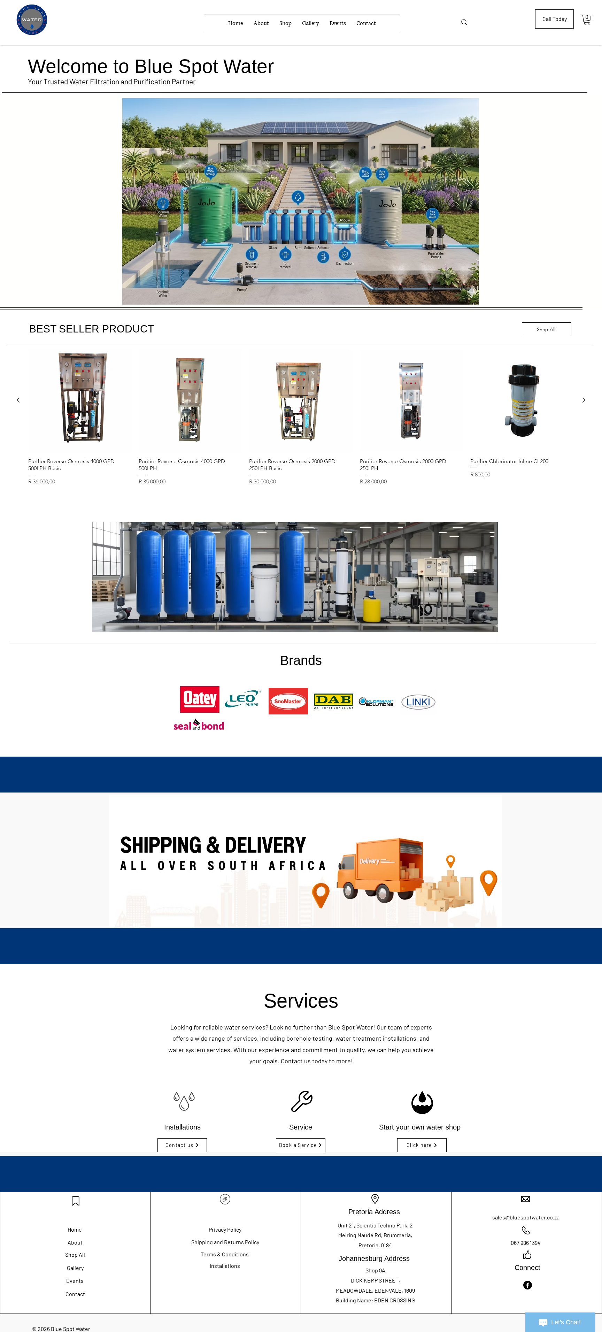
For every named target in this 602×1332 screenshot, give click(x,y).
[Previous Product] (18, 400)
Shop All (75, 1254)
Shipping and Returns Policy (225, 1242)
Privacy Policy (225, 1229)
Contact (75, 1294)
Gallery (75, 1267)
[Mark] (76, 1201)
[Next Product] (584, 400)
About (75, 1242)
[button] (587, 20)
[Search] (464, 22)
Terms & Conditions (225, 1254)
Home (75, 1229)
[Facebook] (527, 1285)
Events (75, 1280)
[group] (301, 426)
